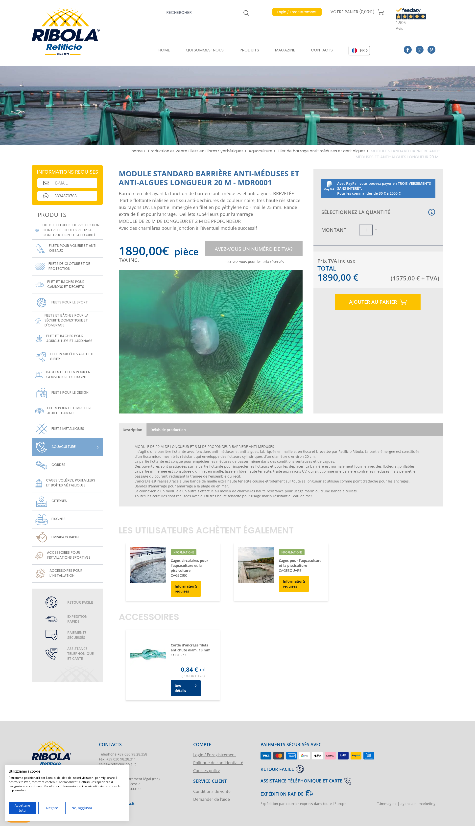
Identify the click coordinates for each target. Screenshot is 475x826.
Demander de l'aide (211, 799)
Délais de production (168, 429)
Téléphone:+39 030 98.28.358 (123, 754)
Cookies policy (206, 770)
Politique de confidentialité (218, 762)
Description (132, 429)
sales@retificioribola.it (117, 764)
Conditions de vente (212, 791)
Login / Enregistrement (214, 754)
